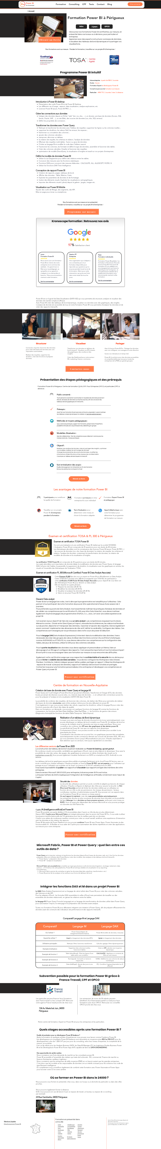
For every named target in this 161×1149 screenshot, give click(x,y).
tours (79, 1137)
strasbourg (71, 1125)
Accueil (31, 11)
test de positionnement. (93, 414)
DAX (39, 891)
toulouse (61, 1130)
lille (68, 1130)
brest (79, 1135)
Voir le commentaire (47, 281)
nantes (60, 1133)
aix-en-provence (81, 1132)
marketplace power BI (43, 755)
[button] (91, 4)
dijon (59, 1139)
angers (80, 1125)
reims (69, 1133)
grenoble (61, 1138)
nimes (80, 1126)
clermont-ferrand (81, 1129)
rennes (69, 1132)
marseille (61, 1126)
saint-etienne (71, 1138)
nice (59, 1132)
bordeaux (70, 1128)
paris (59, 1125)
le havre (69, 1137)
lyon (59, 1128)
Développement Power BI (12, 1124)
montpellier (71, 1126)
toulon (60, 1136)
